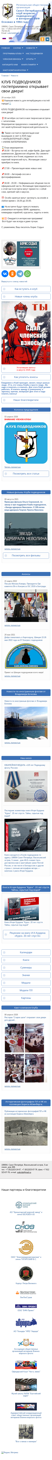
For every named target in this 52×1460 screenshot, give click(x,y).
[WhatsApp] (27, 273)
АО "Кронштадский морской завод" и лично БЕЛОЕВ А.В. (26, 1213)
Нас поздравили (34, 53)
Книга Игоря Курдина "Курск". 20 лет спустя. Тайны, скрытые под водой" (26, 888)
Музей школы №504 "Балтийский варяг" (26, 1394)
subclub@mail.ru (14, 33)
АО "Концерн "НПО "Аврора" (26, 1331)
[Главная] (7, 19)
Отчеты (30, 59)
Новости (30, 48)
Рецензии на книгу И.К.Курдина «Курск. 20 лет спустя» (27, 934)
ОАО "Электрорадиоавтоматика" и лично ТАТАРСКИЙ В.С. (26, 1258)
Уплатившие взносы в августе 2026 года (26, 368)
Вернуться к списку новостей (14, 281)
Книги (26, 960)
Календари (26, 952)
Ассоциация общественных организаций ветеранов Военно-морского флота (26, 1351)
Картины (26, 998)
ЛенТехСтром (26, 1297)
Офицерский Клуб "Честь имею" (26, 1372)
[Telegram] (19, 273)
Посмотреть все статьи (26, 473)
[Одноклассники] (12, 273)
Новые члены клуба (26, 296)
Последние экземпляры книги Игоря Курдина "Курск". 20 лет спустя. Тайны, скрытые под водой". (24, 813)
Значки (26, 975)
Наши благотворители (26, 400)
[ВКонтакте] (4, 273)
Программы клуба (12, 53)
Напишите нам (10, 64)
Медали (26, 982)
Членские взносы (12, 59)
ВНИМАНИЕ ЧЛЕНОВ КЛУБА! (17, 419)
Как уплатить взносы (26, 377)
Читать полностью (12, 467)
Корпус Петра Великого (26, 1283)
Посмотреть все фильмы (26, 555)
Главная (5, 48)
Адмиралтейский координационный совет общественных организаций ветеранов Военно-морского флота (26, 1415)
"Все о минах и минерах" (26, 1441)
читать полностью (12, 549)
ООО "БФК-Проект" (26, 1310)
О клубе (17, 48)
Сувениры (26, 967)
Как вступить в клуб (26, 289)
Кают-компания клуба (14, 70)
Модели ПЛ (26, 990)
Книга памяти (28, 64)
